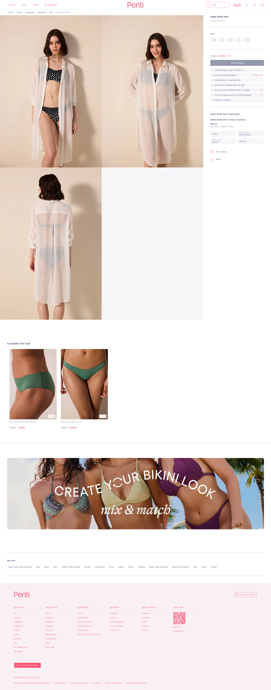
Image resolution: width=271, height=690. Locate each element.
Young (36, 5)
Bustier (17, 630)
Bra (15, 613)
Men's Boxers (51, 639)
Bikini (48, 613)
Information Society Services (89, 634)
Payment (113, 613)
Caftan (121, 567)
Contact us (114, 630)
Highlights (51, 607)
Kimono (88, 567)
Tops (38, 567)
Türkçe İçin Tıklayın (247, 595)
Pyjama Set (18, 626)
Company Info (83, 630)
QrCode (179, 618)
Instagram (146, 613)
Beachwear (30, 12)
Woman (12, 5)
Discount (52, 5)
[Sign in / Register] (254, 5)
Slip (15, 643)
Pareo (204, 567)
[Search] (209, 5)
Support (114, 607)
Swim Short (100, 567)
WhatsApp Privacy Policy (136, 683)
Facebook (146, 618)
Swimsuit (49, 618)
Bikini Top (50, 630)
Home (10, 12)
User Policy (96, 683)
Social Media (149, 607)
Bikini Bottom (51, 634)
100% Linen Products (180, 567)
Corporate (83, 607)
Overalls (141, 567)
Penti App (178, 607)
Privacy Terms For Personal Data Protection (32, 683)
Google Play (178, 631)
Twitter (144, 622)
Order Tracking (116, 626)
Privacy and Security (78, 683)
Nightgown (18, 622)
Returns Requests (117, 622)
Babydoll (17, 639)
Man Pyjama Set (20, 647)
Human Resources (84, 626)
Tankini (214, 567)
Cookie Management (113, 683)
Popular (18, 607)
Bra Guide (18, 651)
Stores (80, 613)
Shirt (51, 12)
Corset (16, 634)
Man (24, 5)
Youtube (145, 626)
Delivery (113, 618)
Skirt (55, 567)
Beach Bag (50, 647)
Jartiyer (17, 618)
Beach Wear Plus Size (158, 567)
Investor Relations (84, 622)
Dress (111, 567)
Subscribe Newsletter (29, 665)
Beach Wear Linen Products (20, 567)
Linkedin (145, 630)
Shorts (131, 567)
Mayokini (49, 626)
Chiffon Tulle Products (71, 567)
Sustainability (82, 618)
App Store (177, 627)
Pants (46, 567)
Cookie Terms (59, 683)
